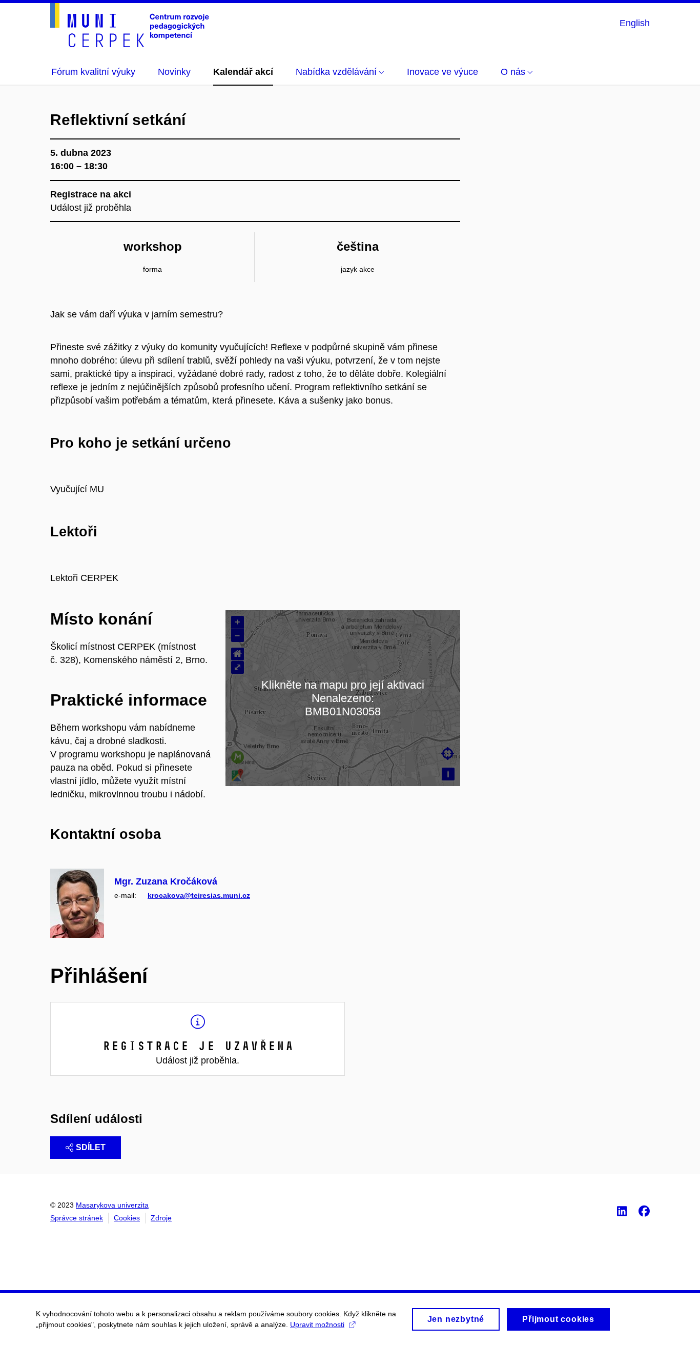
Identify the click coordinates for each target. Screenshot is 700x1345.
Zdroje (161, 1218)
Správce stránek (76, 1218)
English (635, 23)
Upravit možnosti (317, 1324)
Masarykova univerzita (112, 1205)
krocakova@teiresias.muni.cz (199, 895)
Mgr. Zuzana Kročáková (165, 881)
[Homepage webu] (129, 25)
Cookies (127, 1218)
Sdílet (91, 1147)
